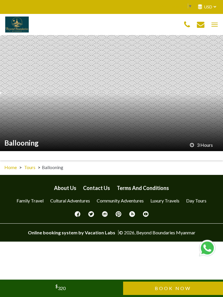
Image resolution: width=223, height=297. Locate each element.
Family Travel (30, 200)
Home (10, 167)
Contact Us (96, 188)
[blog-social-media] (132, 215)
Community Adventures (120, 200)
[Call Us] (187, 24)
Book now (173, 288)
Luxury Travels (164, 200)
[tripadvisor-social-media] (105, 215)
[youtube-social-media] (146, 215)
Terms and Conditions (143, 188)
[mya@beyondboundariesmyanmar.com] (200, 24)
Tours (29, 167)
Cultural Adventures (70, 200)
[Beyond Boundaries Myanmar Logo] (17, 24)
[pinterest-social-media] (118, 215)
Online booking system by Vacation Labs (72, 232)
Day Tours (196, 200)
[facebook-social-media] (77, 215)
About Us (65, 188)
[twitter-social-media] (91, 215)
